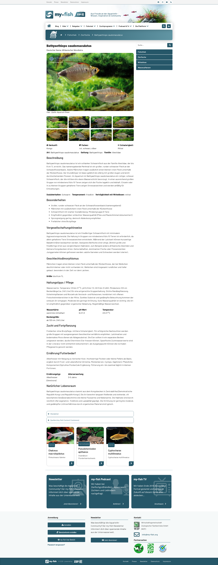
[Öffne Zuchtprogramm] (114, 26)
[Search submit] (170, 45)
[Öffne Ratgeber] (81, 26)
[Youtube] (166, 2)
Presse (56, 2)
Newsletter (64, 2)
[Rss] (171, 2)
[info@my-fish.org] (137, 534)
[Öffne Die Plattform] (148, 26)
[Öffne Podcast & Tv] (131, 26)
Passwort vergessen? (56, 545)
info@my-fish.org (150, 534)
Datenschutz (74, 2)
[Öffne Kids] (68, 26)
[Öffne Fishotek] (95, 26)
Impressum (84, 2)
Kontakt (49, 2)
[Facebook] (158, 2)
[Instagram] (162, 2)
